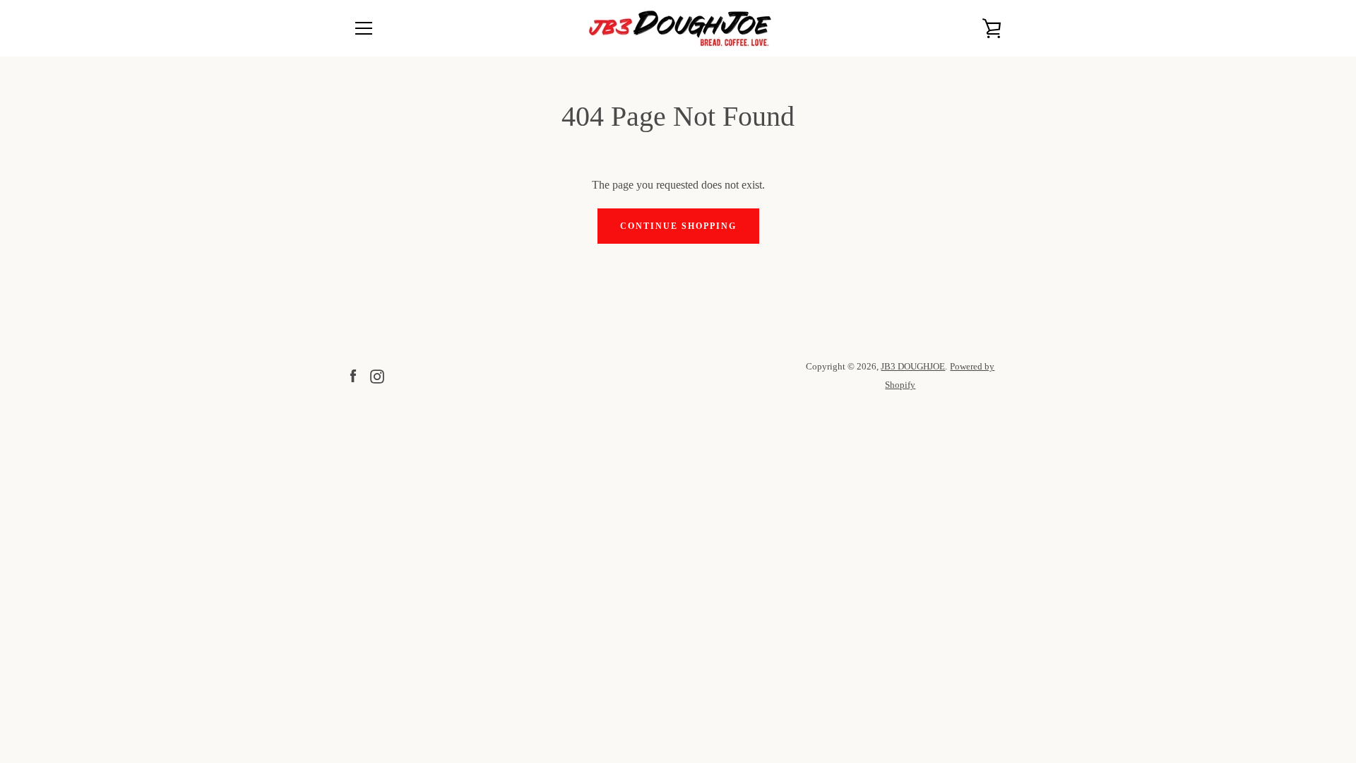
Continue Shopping (678, 226)
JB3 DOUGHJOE (913, 367)
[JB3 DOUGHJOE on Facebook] (353, 375)
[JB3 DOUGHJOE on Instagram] (377, 375)
